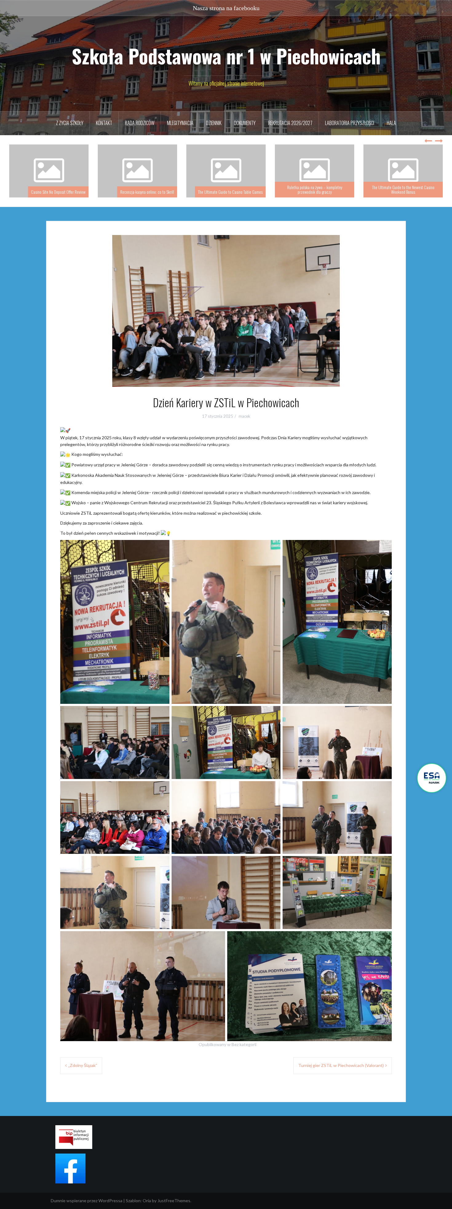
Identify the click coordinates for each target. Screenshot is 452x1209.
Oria (147, 1200)
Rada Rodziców (139, 123)
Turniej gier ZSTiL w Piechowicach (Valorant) (341, 1065)
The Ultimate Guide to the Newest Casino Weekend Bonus (314, 189)
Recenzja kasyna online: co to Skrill (58, 192)
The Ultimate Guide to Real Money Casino (408, 192)
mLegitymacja (180, 123)
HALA (391, 123)
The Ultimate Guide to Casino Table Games (141, 192)
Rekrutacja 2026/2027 (290, 123)
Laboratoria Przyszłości (349, 123)
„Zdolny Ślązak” (82, 1065)
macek (244, 416)
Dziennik (213, 123)
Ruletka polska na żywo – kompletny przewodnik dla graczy (226, 189)
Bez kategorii (244, 1044)
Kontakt (104, 123)
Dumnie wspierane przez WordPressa (86, 1200)
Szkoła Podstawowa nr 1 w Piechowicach (226, 56)
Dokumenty (245, 123)
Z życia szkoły (69, 123)
